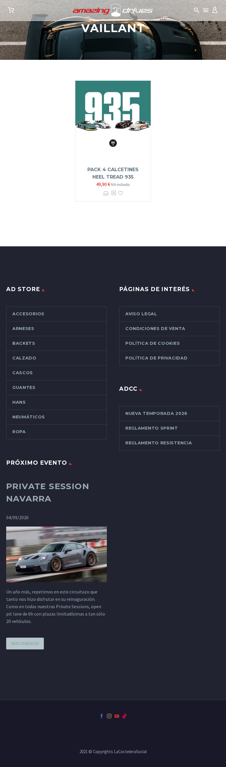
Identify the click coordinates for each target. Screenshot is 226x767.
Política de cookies (152, 343)
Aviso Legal (141, 313)
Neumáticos (28, 417)
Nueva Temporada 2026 (156, 413)
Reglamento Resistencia (158, 443)
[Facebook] (101, 716)
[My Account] (214, 10)
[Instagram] (109, 716)
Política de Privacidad (156, 358)
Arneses (23, 328)
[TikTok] (124, 716)
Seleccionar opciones (106, 193)
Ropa (19, 431)
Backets (23, 343)
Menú (205, 10)
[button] (196, 10)
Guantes (24, 387)
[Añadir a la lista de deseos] (120, 193)
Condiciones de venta (155, 328)
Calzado (24, 358)
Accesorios (28, 313)
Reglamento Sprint (151, 428)
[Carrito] (11, 10)
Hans (19, 402)
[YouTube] (116, 716)
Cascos (22, 372)
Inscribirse (25, 643)
